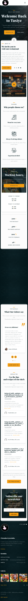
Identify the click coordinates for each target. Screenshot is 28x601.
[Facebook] (14, 67)
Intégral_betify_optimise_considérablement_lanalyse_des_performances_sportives (13, 394)
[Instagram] (16, 67)
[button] (12, 360)
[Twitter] (18, 67)
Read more (7, 408)
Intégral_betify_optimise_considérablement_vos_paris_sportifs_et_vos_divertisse (13, 423)
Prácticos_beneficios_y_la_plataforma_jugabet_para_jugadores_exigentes (13, 450)
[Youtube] (20, 67)
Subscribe (14, 514)
